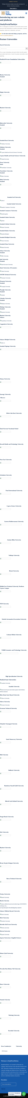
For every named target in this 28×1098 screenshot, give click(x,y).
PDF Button (4, 1051)
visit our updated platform (6, 35)
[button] (26, 13)
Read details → (13, 8)
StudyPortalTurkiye (8, 24)
